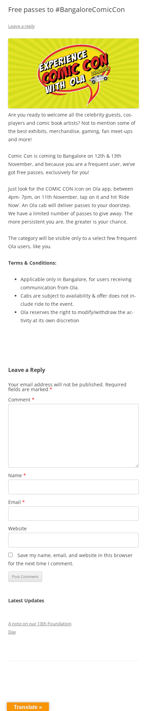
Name (17, 475)
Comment (21, 399)
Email (16, 502)
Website (17, 528)
